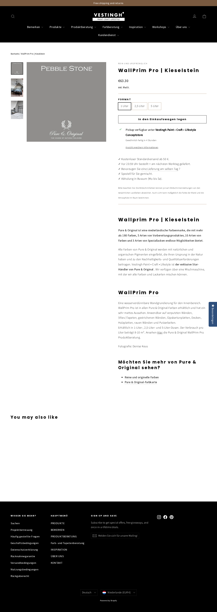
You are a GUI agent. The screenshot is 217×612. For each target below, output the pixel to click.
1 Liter (124, 106)
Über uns (182, 27)
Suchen (15, 523)
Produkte (55, 27)
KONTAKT (57, 563)
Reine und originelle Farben (142, 377)
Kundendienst (107, 35)
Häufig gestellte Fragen (25, 536)
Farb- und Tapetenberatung (67, 543)
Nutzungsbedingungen (25, 569)
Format (124, 99)
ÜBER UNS (57, 556)
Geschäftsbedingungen (25, 543)
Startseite (15, 53)
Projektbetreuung (22, 530)
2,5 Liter (140, 106)
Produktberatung (82, 27)
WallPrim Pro (138, 292)
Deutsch (87, 592)
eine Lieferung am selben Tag (159, 169)
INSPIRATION (59, 549)
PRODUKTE (58, 523)
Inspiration (136, 27)
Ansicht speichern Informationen (142, 147)
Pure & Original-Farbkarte (141, 382)
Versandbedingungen (23, 563)
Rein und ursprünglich (133, 63)
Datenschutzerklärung (24, 549)
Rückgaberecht (20, 576)
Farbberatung (111, 27)
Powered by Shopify (108, 600)
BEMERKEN (58, 530)
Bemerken (34, 27)
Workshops (159, 27)
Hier (160, 333)
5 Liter (155, 106)
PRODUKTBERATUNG (64, 536)
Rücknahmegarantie (23, 556)
